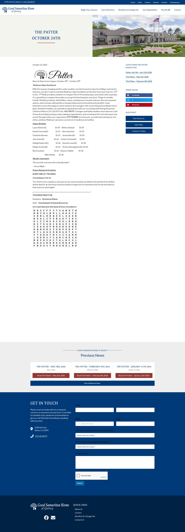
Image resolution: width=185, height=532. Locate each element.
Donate (156, 2)
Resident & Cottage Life (128, 10)
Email (118, 419)
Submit (80, 483)
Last (117, 414)
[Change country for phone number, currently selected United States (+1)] (77, 423)
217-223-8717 (29, 2)
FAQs (140, 2)
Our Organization (150, 10)
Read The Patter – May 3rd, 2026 (53, 375)
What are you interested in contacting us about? (94, 430)
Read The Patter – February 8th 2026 (94, 375)
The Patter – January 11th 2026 (134, 366)
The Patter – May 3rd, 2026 (137, 77)
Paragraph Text (81, 453)
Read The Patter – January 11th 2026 (135, 375)
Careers (147, 2)
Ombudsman (174, 2)
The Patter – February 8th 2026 (139, 81)
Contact (164, 2)
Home (133, 2)
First (76, 414)
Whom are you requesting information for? (92, 442)
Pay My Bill (165, 10)
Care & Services (107, 10)
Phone (78, 419)
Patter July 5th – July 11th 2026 (139, 72)
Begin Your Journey (89, 10)
